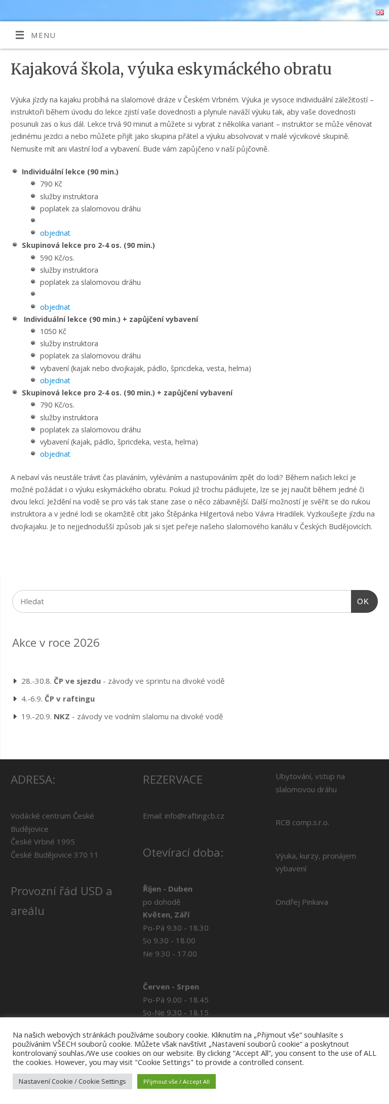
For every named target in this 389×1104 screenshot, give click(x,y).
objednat (55, 233)
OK (360, 601)
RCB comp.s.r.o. (302, 822)
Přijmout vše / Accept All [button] (176, 1081)
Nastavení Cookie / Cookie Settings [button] (72, 1081)
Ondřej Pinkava (302, 902)
